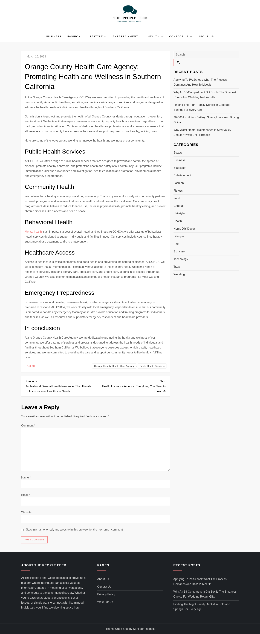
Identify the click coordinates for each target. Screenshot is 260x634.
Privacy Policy (106, 594)
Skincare (179, 251)
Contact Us (179, 36)
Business (53, 36)
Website (26, 512)
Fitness (178, 190)
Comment (28, 425)
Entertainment (125, 36)
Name (26, 477)
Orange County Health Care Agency (114, 366)
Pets (176, 243)
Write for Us (105, 601)
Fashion (74, 36)
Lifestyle (95, 36)
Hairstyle (179, 213)
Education (180, 167)
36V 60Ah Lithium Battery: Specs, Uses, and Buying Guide (206, 120)
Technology (181, 259)
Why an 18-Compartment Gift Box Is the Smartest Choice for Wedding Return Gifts (205, 95)
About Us (206, 36)
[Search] (178, 62)
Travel (177, 266)
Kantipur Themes (144, 628)
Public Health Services (152, 366)
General (179, 205)
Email (25, 494)
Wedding (179, 274)
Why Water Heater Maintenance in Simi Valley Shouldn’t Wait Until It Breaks (202, 132)
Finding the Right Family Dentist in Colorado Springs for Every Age (202, 107)
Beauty (178, 152)
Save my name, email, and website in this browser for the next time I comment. (74, 529)
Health (154, 36)
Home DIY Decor (184, 228)
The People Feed (36, 577)
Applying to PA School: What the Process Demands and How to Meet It (200, 82)
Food (177, 198)
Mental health (33, 231)
